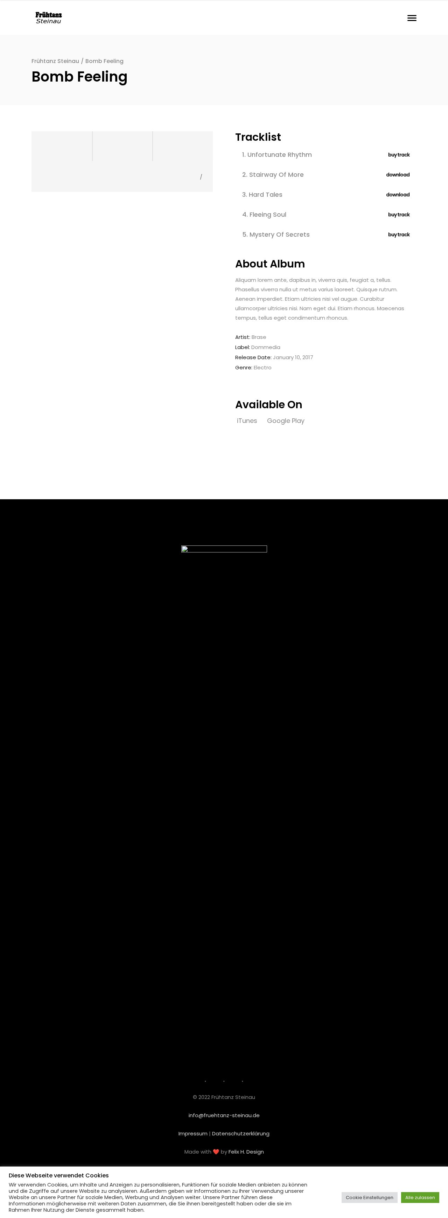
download (398, 174)
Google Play (285, 420)
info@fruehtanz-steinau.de (224, 1115)
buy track (399, 154)
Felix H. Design (246, 1151)
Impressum (193, 1133)
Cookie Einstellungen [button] (369, 1197)
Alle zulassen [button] (420, 1197)
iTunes (248, 420)
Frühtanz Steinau (55, 61)
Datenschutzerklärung (241, 1133)
